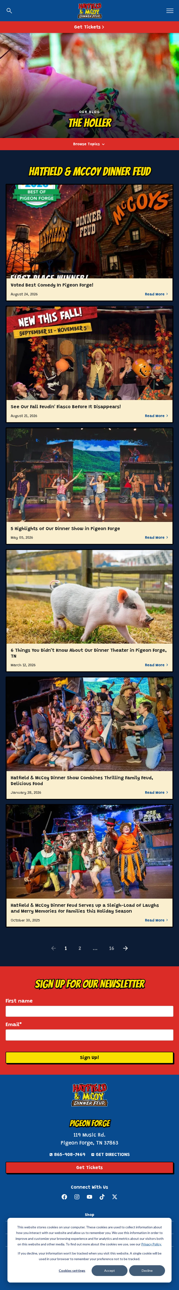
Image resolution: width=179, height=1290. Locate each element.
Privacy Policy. (151, 1244)
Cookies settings (72, 1270)
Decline (147, 1270)
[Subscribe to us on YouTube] (89, 1197)
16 (111, 948)
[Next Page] (125, 949)
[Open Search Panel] (9, 10)
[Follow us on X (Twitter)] (114, 1197)
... (95, 948)
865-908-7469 (69, 1154)
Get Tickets (89, 1168)
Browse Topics (86, 144)
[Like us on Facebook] (64, 1197)
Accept (109, 1270)
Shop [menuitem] (89, 1215)
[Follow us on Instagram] (77, 1197)
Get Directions (113, 1154)
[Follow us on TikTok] (102, 1197)
